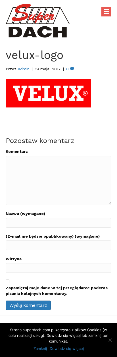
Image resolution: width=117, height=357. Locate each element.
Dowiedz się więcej (67, 348)
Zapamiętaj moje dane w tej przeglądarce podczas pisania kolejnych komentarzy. (57, 291)
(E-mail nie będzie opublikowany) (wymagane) (53, 236)
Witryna (14, 259)
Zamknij (40, 348)
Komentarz (17, 151)
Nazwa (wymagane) (25, 213)
